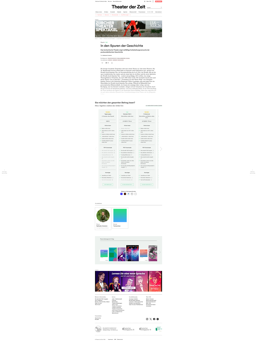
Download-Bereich (151, 301)
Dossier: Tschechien (118, 60)
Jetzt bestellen (108, 184)
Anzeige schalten (133, 299)
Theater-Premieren (117, 306)
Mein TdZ (148, 297)
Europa (110, 60)
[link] (101, 1)
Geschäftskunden (133, 297)
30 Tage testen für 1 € (127, 184)
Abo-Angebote (98, 300)
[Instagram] (147, 319)
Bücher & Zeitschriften (100, 297)
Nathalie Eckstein (107, 55)
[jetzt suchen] (161, 7)
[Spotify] (158, 319)
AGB (115, 339)
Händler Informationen (134, 303)
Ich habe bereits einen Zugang (154, 105)
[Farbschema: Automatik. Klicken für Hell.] (145, 1)
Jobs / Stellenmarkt (117, 299)
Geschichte (98, 318)
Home (96, 38)
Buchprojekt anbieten (134, 300)
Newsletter (115, 301)
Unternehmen (98, 316)
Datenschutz (120, 339)
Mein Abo (148, 303)
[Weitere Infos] (114, 150)
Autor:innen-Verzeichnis (118, 310)
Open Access (98, 303)
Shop (101, 38)
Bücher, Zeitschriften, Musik (102, 301)
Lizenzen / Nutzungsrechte (136, 301)
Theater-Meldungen (117, 303)
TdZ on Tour (115, 304)
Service (113, 297)
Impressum (110, 339)
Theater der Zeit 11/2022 (109, 38)
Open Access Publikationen (136, 304)
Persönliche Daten (151, 304)
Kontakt (97, 319)
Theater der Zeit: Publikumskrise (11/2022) (119, 58)
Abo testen (158, 1)
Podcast (114, 300)
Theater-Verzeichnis (117, 309)
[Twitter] (151, 319)
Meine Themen (150, 299)
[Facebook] (154, 319)
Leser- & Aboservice (117, 311)
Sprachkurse (115, 313)
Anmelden (148, 306)
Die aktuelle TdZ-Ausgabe (101, 299)
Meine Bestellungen (151, 300)
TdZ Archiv (97, 304)
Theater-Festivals (116, 307)
